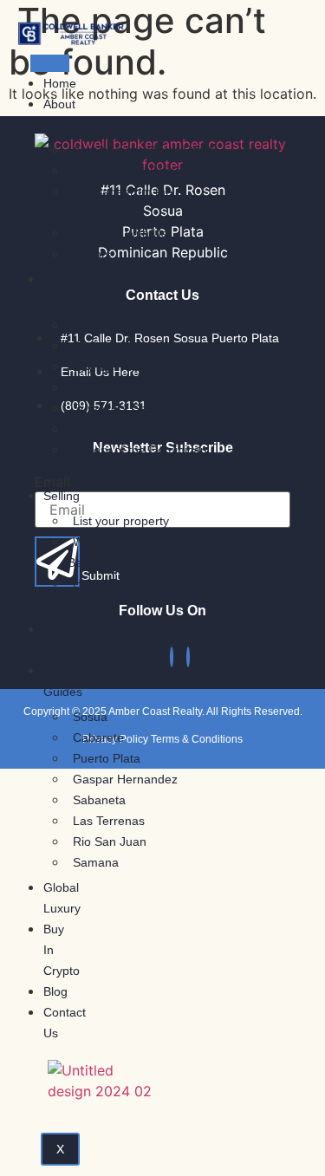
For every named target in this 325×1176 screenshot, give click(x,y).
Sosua (90, 717)
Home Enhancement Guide (126, 593)
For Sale (55, 289)
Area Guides (62, 681)
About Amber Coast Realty (145, 150)
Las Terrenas (109, 821)
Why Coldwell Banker (131, 171)
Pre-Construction (78, 639)
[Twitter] (188, 656)
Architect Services (122, 387)
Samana (96, 862)
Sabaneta (99, 800)
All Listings (102, 325)
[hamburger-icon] (49, 63)
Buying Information (124, 346)
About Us (59, 114)
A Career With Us (120, 233)
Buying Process (115, 367)
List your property (121, 521)
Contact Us (64, 1022)
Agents (92, 254)
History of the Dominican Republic (137, 460)
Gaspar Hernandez (125, 779)
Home (59, 83)
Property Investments (131, 429)
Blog (55, 991)
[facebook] (171, 656)
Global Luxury (62, 897)
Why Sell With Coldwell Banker (133, 552)
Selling (61, 496)
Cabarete (98, 737)
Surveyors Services (126, 408)
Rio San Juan (109, 841)
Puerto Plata (106, 758)
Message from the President (120, 202)
